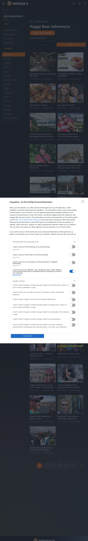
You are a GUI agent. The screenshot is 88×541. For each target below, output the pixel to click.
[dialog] (44, 270)
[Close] (83, 202)
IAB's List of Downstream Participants (28, 220)
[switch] (72, 246)
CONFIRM (27, 336)
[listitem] (44, 241)
